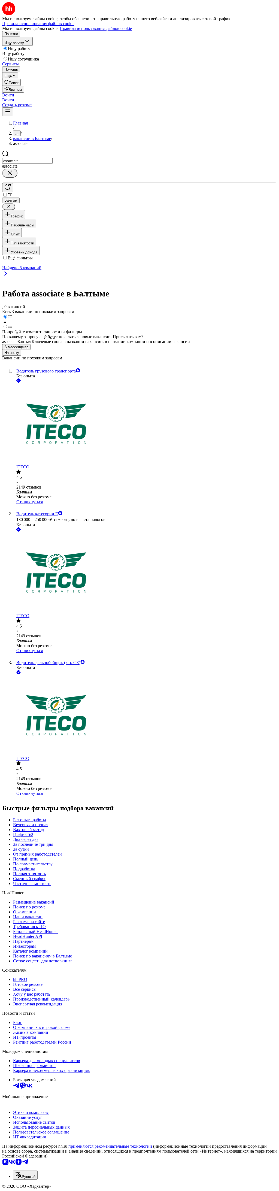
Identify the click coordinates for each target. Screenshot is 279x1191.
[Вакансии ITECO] (145, 424)
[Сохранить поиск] (7, 187)
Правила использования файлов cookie (96, 28)
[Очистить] (9, 173)
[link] (11, 82)
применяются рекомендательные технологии (110, 1146)
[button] (8, 95)
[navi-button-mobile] (7, 111)
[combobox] (27, 161)
